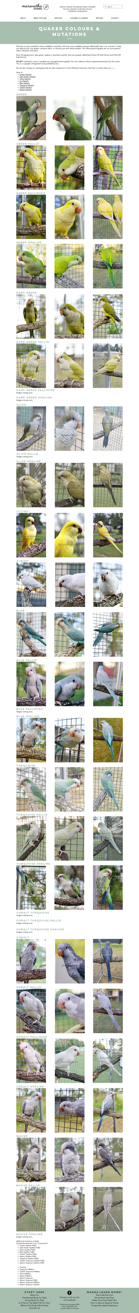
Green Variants (26, 74)
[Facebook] (69, 1293)
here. (113, 68)
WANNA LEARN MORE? (104, 1292)
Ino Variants (24, 81)
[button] (23, 18)
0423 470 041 (72, 1306)
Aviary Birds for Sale (34, 1300)
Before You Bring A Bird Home (34, 1305)
